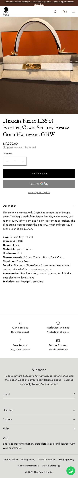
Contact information (28, 465)
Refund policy (11, 459)
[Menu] (71, 11)
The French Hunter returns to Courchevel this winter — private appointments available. (39, 3)
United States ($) (51, 465)
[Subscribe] (70, 394)
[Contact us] (70, 470)
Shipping (7, 147)
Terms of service (47, 459)
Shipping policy (66, 459)
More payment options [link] (39, 192)
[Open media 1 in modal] (39, 65)
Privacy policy (28, 459)
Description (10, 205)
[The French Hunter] (6, 11)
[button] (55, 11)
